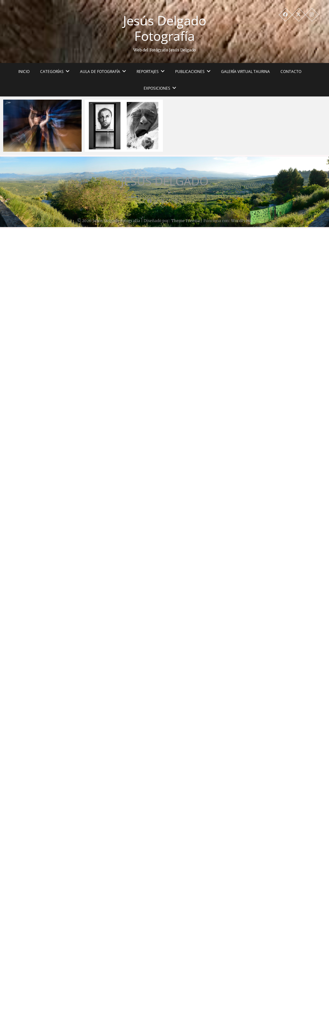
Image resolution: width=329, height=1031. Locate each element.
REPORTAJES (148, 71)
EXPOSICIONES (157, 88)
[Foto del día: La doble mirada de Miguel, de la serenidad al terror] (124, 126)
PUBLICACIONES (190, 71)
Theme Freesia (185, 220)
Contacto (290, 71)
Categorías (52, 71)
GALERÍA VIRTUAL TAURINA (245, 71)
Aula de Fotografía (100, 71)
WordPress (241, 220)
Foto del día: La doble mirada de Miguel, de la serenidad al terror (118, 141)
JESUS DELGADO (165, 181)
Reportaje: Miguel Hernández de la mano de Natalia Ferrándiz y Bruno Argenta (40, 137)
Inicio (24, 71)
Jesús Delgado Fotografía (164, 28)
